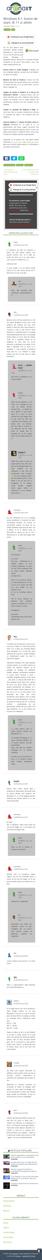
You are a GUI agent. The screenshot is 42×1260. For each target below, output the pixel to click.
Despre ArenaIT (9, 1201)
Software (7, 29)
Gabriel (6, 1227)
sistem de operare (9, 165)
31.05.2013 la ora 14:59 (21, 512)
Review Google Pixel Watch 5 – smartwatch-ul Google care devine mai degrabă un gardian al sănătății (24, 1171)
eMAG (29, 208)
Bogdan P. (22, 452)
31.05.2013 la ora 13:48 (21, 315)
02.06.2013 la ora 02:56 (21, 1113)
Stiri (13, 29)
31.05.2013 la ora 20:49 (21, 956)
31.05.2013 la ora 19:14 (21, 869)
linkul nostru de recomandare (20, 224)
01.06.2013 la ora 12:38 (21, 1003)
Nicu (15, 636)
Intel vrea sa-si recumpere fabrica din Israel (10, 172)
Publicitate (7, 1206)
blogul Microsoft (32, 142)
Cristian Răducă (9, 1232)
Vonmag (16, 210)
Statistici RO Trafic (28, 1256)
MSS (15, 977)
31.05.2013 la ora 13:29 (21, 245)
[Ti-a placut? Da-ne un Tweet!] (14, 158)
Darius (5, 1222)
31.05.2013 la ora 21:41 (21, 980)
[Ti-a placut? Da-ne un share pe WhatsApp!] (22, 158)
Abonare (6, 1210)
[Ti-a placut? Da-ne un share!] (7, 158)
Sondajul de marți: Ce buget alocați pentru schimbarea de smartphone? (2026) (24, 1164)
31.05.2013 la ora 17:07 (21, 817)
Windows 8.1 (28, 165)
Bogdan (16, 781)
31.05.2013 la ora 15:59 (21, 784)
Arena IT (21, 8)
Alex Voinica (7, 1242)
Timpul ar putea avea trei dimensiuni (24, 1183)
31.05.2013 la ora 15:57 (21, 639)
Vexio (11, 210)
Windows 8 (20, 165)
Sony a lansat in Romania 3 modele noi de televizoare (31, 172)
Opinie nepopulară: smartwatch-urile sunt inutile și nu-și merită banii (24, 1156)
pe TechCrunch (16, 142)
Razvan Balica (8, 1237)
